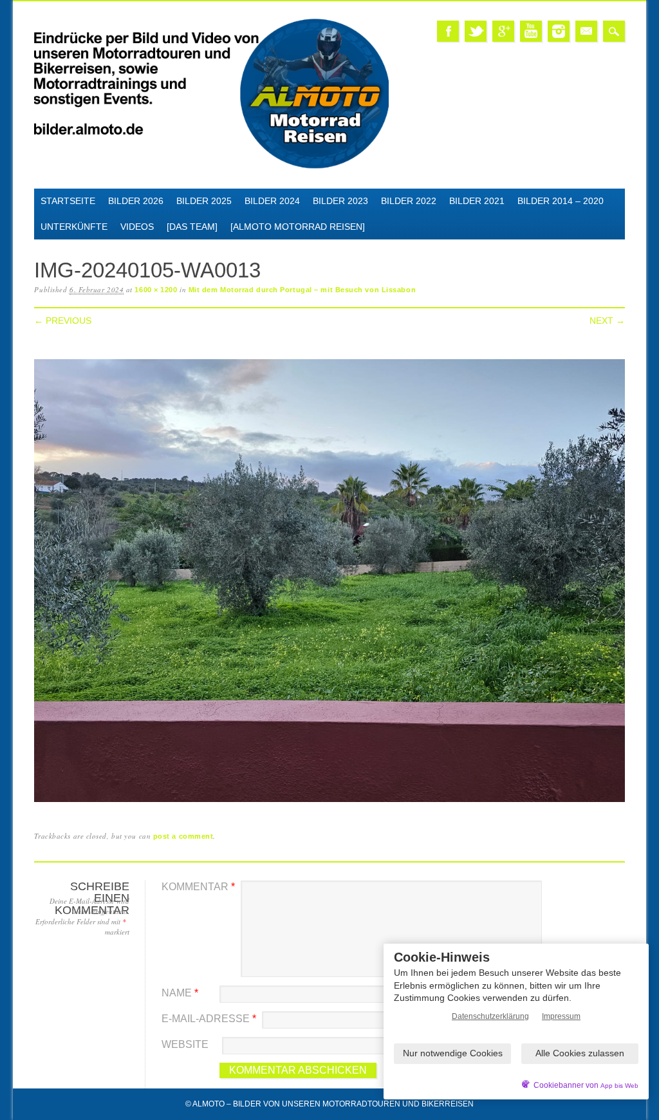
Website (185, 1044)
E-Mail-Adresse (209, 1018)
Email (586, 31)
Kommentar (198, 886)
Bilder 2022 (408, 201)
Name (180, 992)
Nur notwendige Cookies (453, 1053)
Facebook (448, 31)
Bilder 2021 (477, 201)
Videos (137, 226)
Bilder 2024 (272, 201)
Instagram (559, 31)
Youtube (531, 31)
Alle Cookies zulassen (579, 1053)
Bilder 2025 (204, 201)
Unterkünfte (74, 226)
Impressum (561, 1016)
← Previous (62, 320)
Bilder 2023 (340, 201)
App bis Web (619, 1085)
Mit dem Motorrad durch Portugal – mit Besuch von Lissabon (302, 290)
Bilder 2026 (135, 201)
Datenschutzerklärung (490, 1016)
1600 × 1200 (156, 290)
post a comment (183, 836)
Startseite (68, 201)
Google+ (503, 31)
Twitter (476, 31)
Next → (607, 320)
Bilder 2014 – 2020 (560, 201)
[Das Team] (192, 226)
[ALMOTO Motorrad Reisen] (297, 226)
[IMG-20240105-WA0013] (329, 802)
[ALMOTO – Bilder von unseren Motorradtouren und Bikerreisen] (211, 166)
